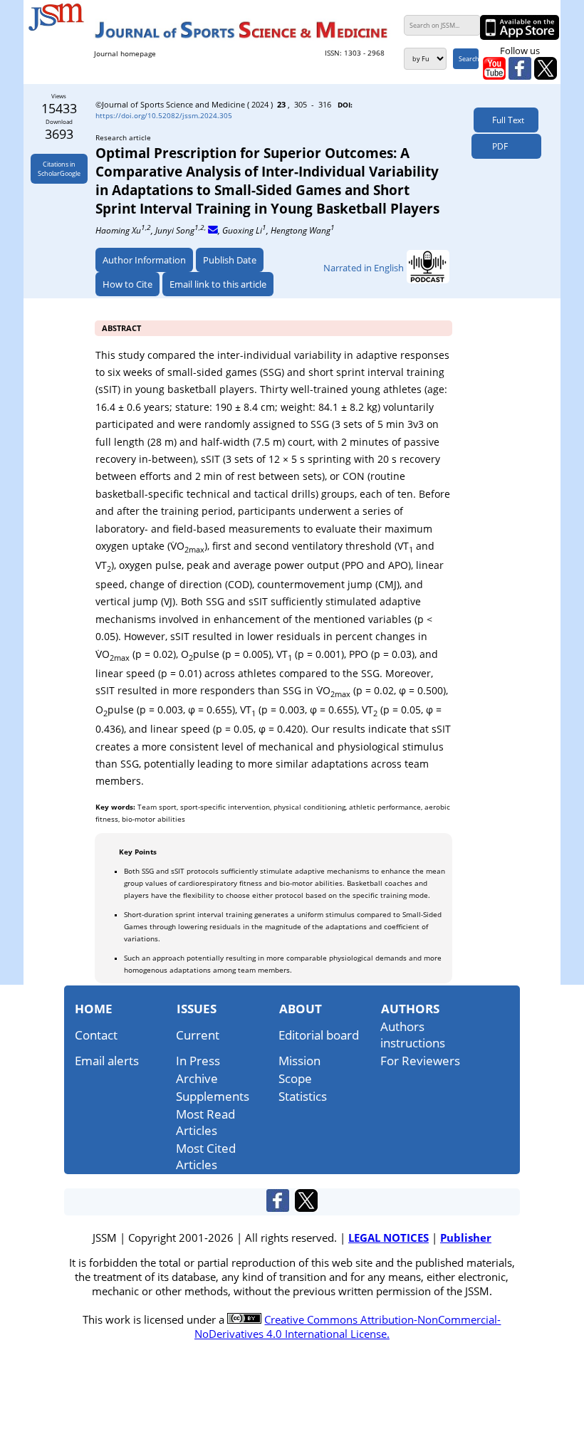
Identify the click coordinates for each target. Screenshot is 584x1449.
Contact (96, 1035)
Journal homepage (125, 53)
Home (94, 1008)
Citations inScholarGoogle (59, 168)
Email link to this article (218, 284)
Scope (295, 1078)
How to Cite (127, 284)
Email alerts (107, 1060)
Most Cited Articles (206, 1156)
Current (197, 1035)
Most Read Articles (205, 1122)
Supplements (212, 1096)
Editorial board (318, 1035)
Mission (299, 1060)
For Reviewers (420, 1060)
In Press (198, 1060)
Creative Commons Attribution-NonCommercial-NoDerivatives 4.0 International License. (347, 1326)
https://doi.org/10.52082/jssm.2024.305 (163, 115)
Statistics (302, 1096)
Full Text (506, 120)
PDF (497, 146)
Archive (197, 1078)
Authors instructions (412, 1034)
